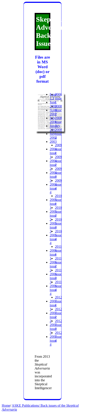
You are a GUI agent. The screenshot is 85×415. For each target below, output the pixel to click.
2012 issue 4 (58, 336)
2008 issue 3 (58, 122)
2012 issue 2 (58, 313)
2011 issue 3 (58, 274)
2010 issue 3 (58, 223)
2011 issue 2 (58, 262)
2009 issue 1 (58, 149)
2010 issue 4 (58, 235)
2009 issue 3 (58, 172)
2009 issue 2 (58, 161)
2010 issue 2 (58, 211)
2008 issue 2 (58, 110)
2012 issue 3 (58, 325)
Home (6, 405)
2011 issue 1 (58, 250)
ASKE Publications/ (26, 405)
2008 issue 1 (58, 98)
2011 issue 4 (58, 286)
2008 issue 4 (58, 133)
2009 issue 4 (58, 184)
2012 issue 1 (58, 301)
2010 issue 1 (58, 200)
